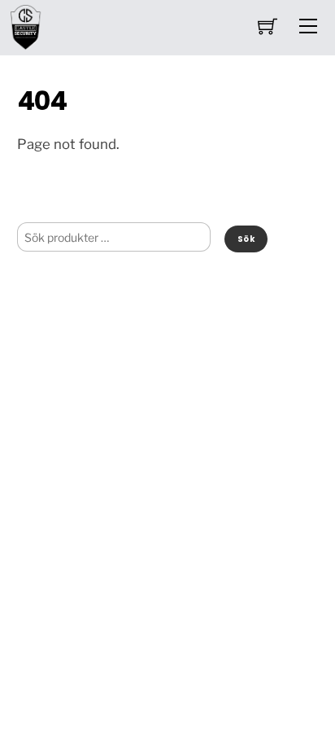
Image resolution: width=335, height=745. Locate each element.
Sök (246, 239)
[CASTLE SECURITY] (26, 26)
